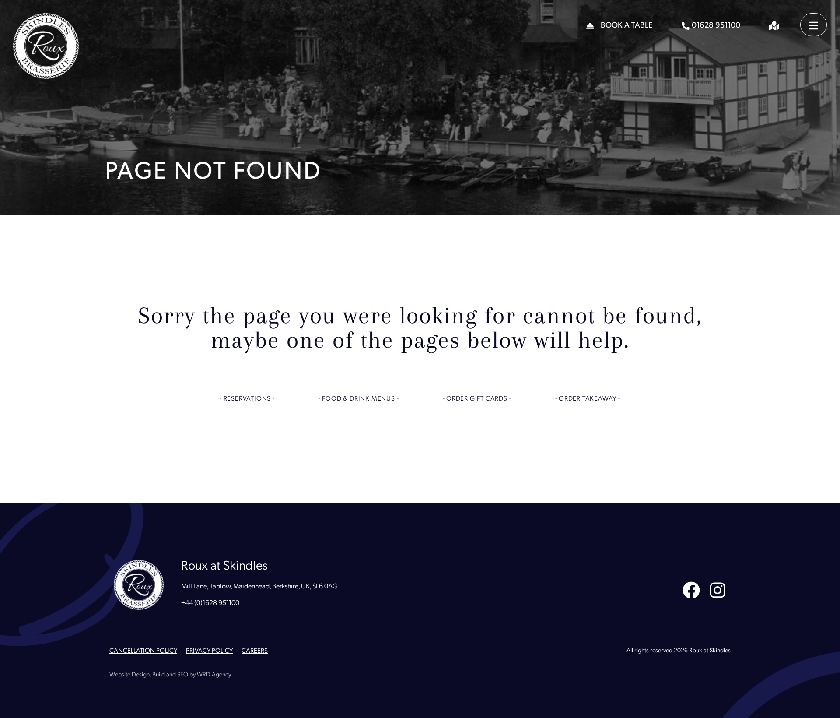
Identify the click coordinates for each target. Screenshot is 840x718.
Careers (255, 651)
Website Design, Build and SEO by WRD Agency (170, 675)
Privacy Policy (209, 651)
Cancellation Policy (143, 651)
